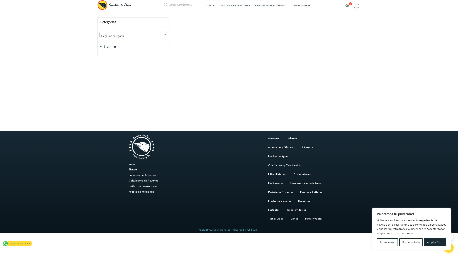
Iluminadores (275, 183)
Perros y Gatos (313, 219)
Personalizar (387, 242)
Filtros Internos (302, 174)
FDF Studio (253, 230)
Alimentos (307, 147)
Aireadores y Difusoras (281, 147)
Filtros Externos (277, 174)
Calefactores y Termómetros (284, 165)
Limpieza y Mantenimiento (305, 183)
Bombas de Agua (278, 156)
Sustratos (273, 210)
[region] (411, 229)
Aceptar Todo (435, 242)
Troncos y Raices (296, 210)
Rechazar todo (411, 242)
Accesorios (274, 138)
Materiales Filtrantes (280, 192)
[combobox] (133, 34)
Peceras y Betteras (311, 192)
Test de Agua (276, 219)
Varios (294, 219)
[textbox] (133, 36)
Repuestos (304, 201)
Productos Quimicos (279, 201)
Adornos (292, 138)
